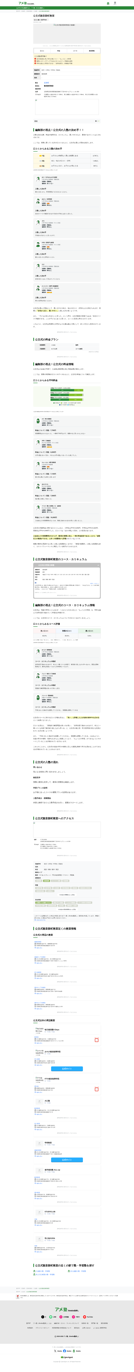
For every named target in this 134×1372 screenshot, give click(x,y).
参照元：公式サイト (94, 583)
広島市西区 (29, 11)
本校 (35, 1219)
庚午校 (36, 1086)
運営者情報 (104, 1323)
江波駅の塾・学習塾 (43, 1271)
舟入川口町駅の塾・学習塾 (45, 1275)
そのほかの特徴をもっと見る (67, 895)
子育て (78, 1317)
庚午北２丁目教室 (39, 1003)
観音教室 (37, 1108)
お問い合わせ (86, 1328)
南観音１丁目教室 (39, 957)
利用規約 (30, 1328)
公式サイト (67, 1068)
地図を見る (39, 948)
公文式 (46, 82)
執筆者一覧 (85, 1323)
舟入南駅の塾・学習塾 (78, 1271)
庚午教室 (37, 1192)
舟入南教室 (37, 972)
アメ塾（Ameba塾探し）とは (42, 1323)
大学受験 (66, 1317)
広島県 (23, 11)
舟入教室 (37, 1123)
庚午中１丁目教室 (39, 987)
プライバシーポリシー (42, 1328)
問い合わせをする (39, 920)
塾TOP (18, 11)
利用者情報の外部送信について (61, 1328)
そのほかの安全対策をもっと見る (67, 909)
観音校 (36, 1037)
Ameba (59, 1351)
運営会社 (77, 1328)
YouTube (90, 1317)
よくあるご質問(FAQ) (100, 1328)
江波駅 (35, 11)
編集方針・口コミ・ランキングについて (66, 1323)
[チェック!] (97, 1040)
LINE (54, 1317)
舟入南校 (37, 1059)
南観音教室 (37, 942)
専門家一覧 (94, 1323)
